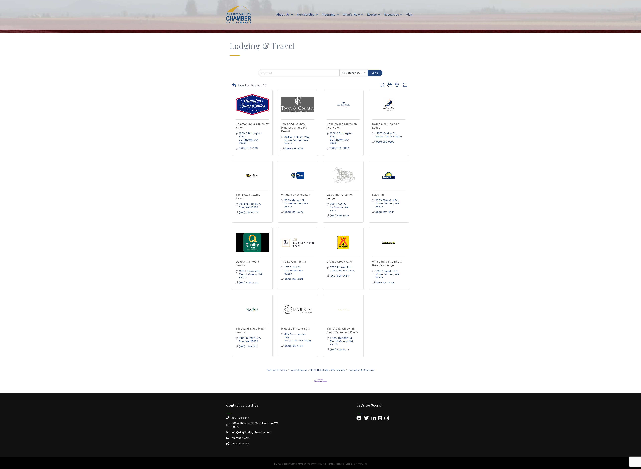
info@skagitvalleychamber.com (251, 432)
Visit (409, 14)
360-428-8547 (240, 417)
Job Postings (338, 370)
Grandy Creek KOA (339, 261)
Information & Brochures (361, 370)
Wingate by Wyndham (295, 194)
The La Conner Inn (293, 261)
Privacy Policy (240, 443)
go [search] (376, 72)
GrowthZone (360, 464)
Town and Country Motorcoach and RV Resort (294, 128)
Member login (241, 437)
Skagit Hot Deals (319, 370)
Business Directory (277, 370)
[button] (234, 85)
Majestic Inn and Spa (295, 328)
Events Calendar (298, 370)
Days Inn (378, 194)
